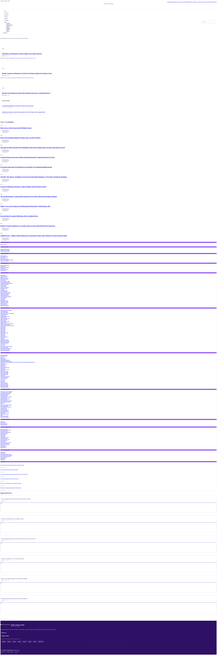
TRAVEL (8, 31)
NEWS (7, 26)
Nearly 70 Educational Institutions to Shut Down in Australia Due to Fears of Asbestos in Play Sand (14, 474)
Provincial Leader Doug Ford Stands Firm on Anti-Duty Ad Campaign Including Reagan (26, 167)
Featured (24, 641)
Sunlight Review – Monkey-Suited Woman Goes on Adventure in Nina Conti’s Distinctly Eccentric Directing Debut (33, 235)
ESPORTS (6, 16)
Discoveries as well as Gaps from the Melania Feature (16, 128)
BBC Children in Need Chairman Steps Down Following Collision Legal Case (14, 598)
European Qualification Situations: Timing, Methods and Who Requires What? (23, 186)
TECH (7, 30)
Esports (14, 641)
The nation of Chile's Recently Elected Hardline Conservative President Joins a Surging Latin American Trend (32, 147)
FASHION (6, 18)
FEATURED (6, 20)
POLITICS (8, 28)
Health (35, 641)
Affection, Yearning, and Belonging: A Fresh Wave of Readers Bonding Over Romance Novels (27, 73)
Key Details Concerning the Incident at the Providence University (9, 469)
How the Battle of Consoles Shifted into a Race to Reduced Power (19, 216)
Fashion (19, 641)
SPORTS (7, 29)
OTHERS (8, 27)
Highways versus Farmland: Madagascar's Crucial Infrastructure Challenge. (11, 483)
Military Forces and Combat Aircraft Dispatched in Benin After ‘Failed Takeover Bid (25, 206)
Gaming (30, 641)
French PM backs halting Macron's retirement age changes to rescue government (17, 105)
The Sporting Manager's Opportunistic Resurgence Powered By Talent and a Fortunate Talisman (28, 196)
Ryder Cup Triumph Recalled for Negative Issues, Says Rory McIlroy (20, 137)
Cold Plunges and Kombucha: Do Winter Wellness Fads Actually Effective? (22, 53)
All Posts (3, 641)
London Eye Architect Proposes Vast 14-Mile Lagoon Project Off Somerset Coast (176, 1)
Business (9, 641)
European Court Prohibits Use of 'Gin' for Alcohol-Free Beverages (10, 478)
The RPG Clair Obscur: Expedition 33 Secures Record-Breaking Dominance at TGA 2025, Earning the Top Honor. (33, 177)
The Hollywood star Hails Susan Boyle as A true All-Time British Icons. (149, 1)
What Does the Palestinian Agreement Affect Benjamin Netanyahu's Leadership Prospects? (26, 93)
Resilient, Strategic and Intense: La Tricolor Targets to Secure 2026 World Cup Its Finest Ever (27, 226)
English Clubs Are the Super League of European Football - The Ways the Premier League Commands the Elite (23, 112)
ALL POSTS (6, 13)
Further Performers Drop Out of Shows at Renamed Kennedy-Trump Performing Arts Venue (27, 157)
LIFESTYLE (8, 25)
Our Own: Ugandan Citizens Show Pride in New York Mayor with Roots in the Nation (12, 465)
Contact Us (5, 32)
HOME (5, 11)
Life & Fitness (40, 641)
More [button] (5, 22)
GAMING (8, 23)
